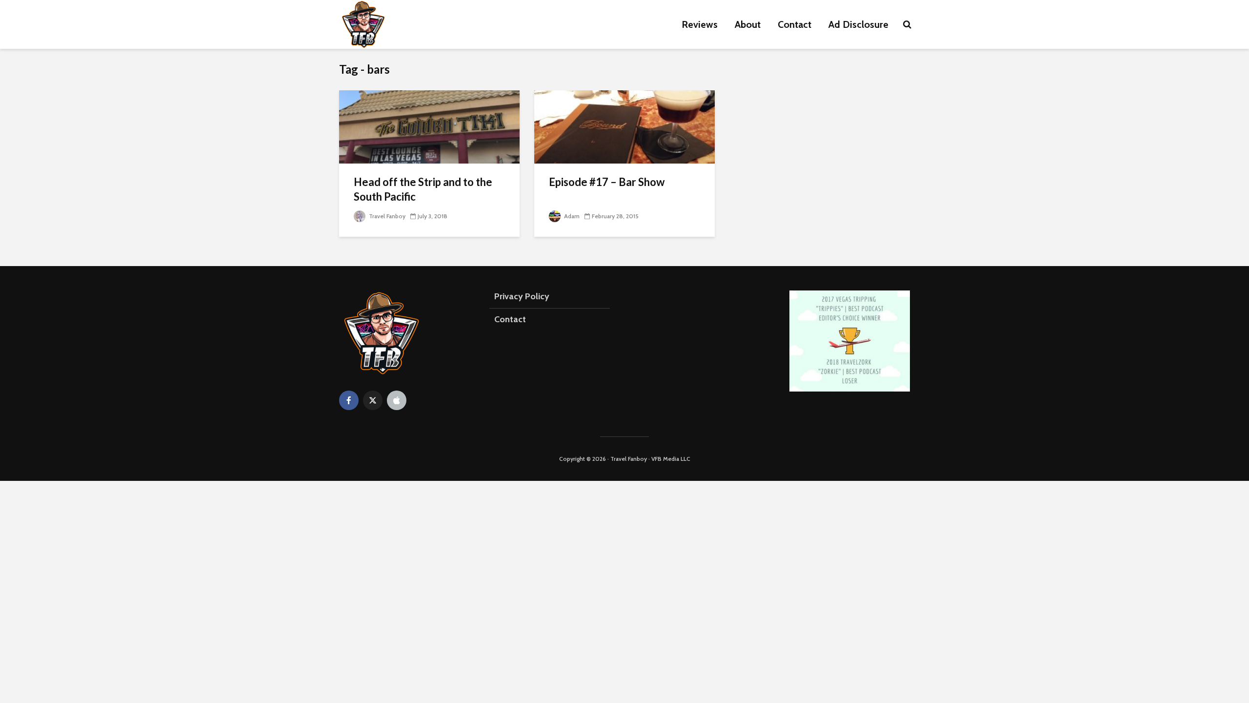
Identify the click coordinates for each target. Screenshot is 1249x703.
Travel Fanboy (386, 216)
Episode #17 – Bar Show (607, 181)
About (748, 24)
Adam (571, 216)
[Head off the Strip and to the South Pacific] (429, 126)
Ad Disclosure (858, 24)
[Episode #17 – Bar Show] (624, 126)
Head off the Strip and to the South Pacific (423, 189)
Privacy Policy (521, 296)
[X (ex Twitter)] (373, 400)
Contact (794, 24)
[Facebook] (349, 400)
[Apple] (396, 400)
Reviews (700, 24)
